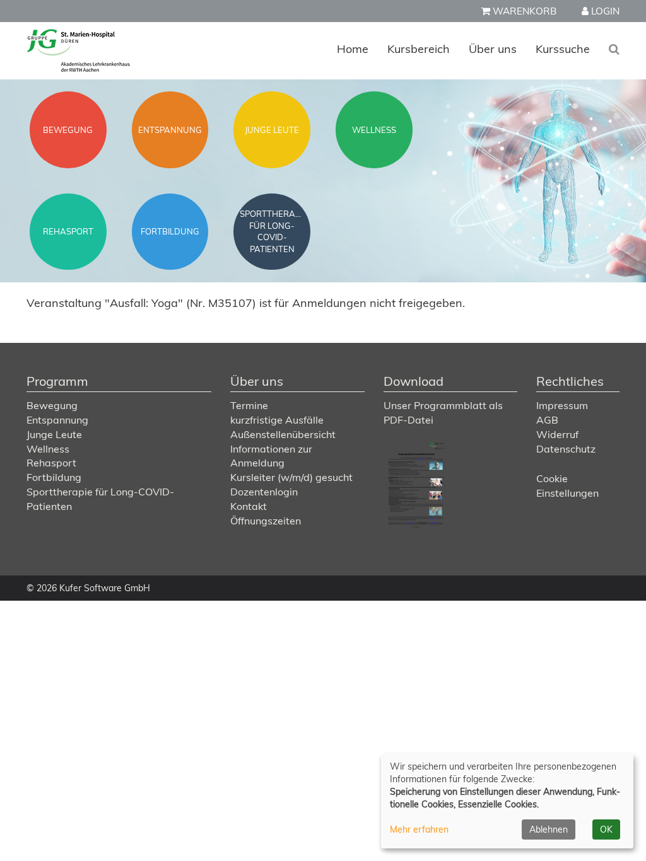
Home (352, 49)
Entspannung (57, 419)
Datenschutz (566, 448)
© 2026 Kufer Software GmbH (88, 588)
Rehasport (51, 462)
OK (606, 829)
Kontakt (248, 506)
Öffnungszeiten (265, 520)
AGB (547, 419)
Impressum (562, 405)
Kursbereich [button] (418, 49)
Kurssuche (563, 49)
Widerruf (557, 434)
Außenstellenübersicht (283, 434)
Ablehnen (548, 829)
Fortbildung (53, 477)
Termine (249, 405)
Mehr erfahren (419, 829)
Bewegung (52, 405)
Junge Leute (54, 434)
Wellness (47, 448)
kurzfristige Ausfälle (277, 419)
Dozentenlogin (264, 491)
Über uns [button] (493, 49)
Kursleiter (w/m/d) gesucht (291, 477)
